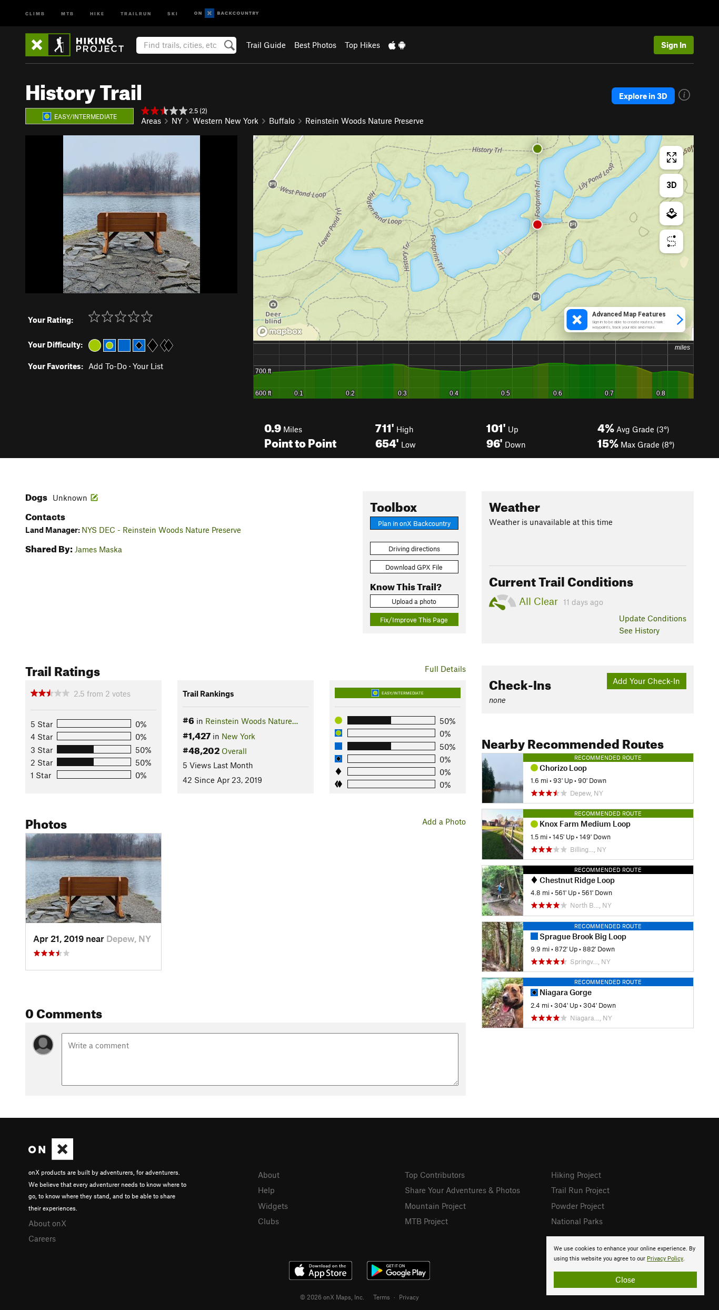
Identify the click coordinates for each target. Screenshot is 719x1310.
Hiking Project (576, 1174)
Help (266, 1190)
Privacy (409, 1297)
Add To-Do (107, 366)
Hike (97, 12)
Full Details (445, 668)
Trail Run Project (580, 1190)
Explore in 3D (643, 96)
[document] (625, 1266)
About (268, 1174)
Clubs (268, 1221)
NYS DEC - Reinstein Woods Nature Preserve (161, 529)
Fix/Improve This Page (414, 620)
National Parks (577, 1221)
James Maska (98, 549)
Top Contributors (435, 1174)
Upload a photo (414, 601)
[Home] (79, 44)
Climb (35, 12)
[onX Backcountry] (226, 13)
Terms (381, 1297)
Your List (148, 366)
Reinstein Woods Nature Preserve (364, 120)
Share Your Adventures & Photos (462, 1190)
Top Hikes (362, 44)
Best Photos (315, 44)
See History (639, 630)
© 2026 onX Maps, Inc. (332, 1297)
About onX (47, 1223)
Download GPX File (414, 567)
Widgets (273, 1205)
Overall (234, 751)
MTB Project (426, 1221)
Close (625, 1279)
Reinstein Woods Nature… (251, 721)
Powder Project (577, 1205)
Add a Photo (444, 821)
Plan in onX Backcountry (414, 523)
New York (238, 736)
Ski (172, 12)
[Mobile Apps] (396, 44)
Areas (151, 120)
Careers (42, 1238)
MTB (67, 12)
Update (652, 618)
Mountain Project (435, 1205)
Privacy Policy (665, 1258)
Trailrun (136, 12)
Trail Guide (266, 44)
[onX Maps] (50, 1157)
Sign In (673, 44)
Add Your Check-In (646, 681)
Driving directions (414, 548)
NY (177, 120)
